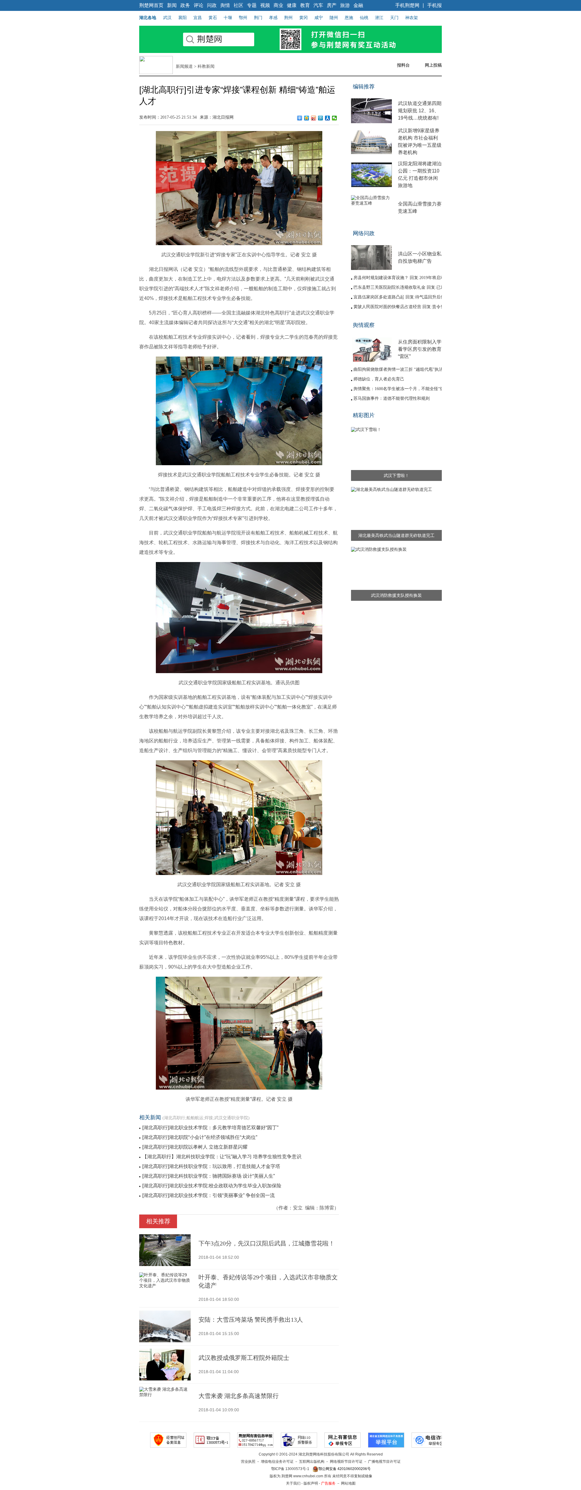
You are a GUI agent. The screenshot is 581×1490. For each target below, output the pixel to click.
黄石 (212, 17)
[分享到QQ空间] (306, 118)
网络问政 (364, 233)
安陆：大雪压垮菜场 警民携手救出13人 (251, 1319)
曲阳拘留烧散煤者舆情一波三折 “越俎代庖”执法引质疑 (404, 369)
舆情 (225, 5)
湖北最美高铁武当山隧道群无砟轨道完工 (396, 535)
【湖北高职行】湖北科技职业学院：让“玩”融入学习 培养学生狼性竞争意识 (221, 1156)
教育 (305, 5)
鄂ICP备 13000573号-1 (290, 1469)
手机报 (434, 5)
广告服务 (328, 1483)
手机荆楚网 (407, 5)
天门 (394, 17)
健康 (292, 5)
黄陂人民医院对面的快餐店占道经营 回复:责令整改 (401, 306)
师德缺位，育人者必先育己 (378, 379)
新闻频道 (184, 66)
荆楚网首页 (151, 5)
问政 (212, 5)
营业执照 (248, 1461)
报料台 (403, 65)
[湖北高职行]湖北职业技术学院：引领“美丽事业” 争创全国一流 (208, 1195)
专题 (252, 5)
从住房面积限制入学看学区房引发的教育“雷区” (419, 349)
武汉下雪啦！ (396, 475)
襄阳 (182, 17)
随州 (334, 17)
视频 (265, 5)
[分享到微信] (334, 118)
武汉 (167, 17)
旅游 (345, 5)
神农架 (411, 17)
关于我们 (293, 1483)
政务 (185, 5)
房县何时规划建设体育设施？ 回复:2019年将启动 (399, 277)
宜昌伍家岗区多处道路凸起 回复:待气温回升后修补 (401, 297)
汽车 (318, 5)
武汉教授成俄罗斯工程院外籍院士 (244, 1357)
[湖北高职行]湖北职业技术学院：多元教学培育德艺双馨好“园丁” (210, 1127)
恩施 (349, 17)
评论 (198, 5)
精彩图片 (364, 415)
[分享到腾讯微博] (320, 118)
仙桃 (364, 17)
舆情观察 (364, 325)
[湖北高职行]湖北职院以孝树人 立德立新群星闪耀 (195, 1147)
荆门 (258, 17)
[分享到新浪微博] (313, 118)
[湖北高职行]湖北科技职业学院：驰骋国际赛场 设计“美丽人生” (208, 1176)
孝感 (273, 17)
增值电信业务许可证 (277, 1461)
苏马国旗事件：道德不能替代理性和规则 (391, 398)
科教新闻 (206, 66)
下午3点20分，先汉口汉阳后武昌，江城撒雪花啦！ (267, 1243)
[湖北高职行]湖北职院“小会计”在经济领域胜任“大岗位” (199, 1137)
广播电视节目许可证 (384, 1461)
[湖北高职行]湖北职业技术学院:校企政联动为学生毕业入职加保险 (211, 1185)
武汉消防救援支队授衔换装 (396, 595)
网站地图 (348, 1483)
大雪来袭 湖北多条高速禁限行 (239, 1396)
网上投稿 (433, 65)
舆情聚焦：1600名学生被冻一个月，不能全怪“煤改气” (404, 388)
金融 (358, 5)
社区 (238, 5)
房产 (331, 5)
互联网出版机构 (311, 1461)
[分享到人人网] (327, 118)
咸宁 (318, 17)
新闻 (172, 5)
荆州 (288, 17)
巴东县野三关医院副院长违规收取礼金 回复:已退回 (401, 287)
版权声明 (311, 1483)
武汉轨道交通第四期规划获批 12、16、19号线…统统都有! (419, 110)
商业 (278, 5)
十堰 (228, 17)
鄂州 (243, 17)
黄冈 (303, 17)
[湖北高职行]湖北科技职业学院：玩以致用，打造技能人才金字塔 (211, 1166)
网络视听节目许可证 (346, 1461)
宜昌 (197, 17)
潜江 (379, 17)
